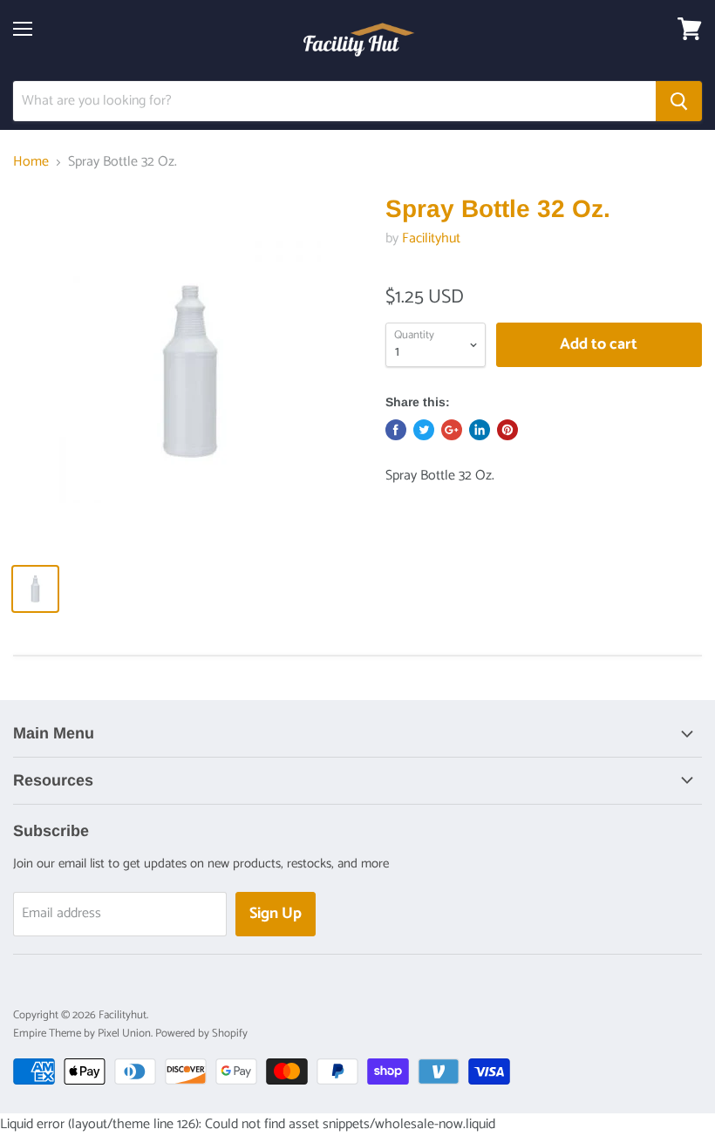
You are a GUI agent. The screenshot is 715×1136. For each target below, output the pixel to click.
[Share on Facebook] (395, 429)
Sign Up (275, 914)
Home (31, 162)
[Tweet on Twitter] (423, 429)
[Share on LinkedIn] (479, 429)
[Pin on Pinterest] (507, 429)
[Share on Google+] (451, 429)
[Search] (679, 101)
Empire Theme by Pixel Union (82, 1033)
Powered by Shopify (201, 1033)
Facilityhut (431, 238)
